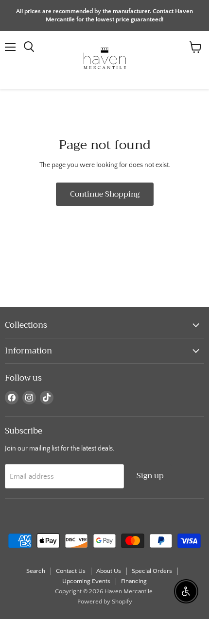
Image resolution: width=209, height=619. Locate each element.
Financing (134, 581)
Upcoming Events (86, 581)
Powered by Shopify (104, 601)
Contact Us (71, 571)
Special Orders (152, 571)
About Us (108, 571)
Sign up (150, 475)
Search (35, 571)
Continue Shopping (104, 194)
